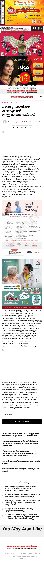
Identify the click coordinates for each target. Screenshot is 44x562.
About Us (6, 553)
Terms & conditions (34, 553)
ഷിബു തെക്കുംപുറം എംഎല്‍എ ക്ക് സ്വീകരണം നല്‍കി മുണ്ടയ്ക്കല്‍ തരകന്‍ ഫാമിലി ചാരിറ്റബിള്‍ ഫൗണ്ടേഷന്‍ (20, 443)
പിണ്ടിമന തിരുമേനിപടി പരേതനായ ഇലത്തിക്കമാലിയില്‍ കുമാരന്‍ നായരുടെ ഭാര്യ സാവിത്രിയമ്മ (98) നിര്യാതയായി (20, 453)
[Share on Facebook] (13, 127)
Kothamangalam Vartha (17, 122)
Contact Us (14, 553)
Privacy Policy (23, 553)
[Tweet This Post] (18, 127)
